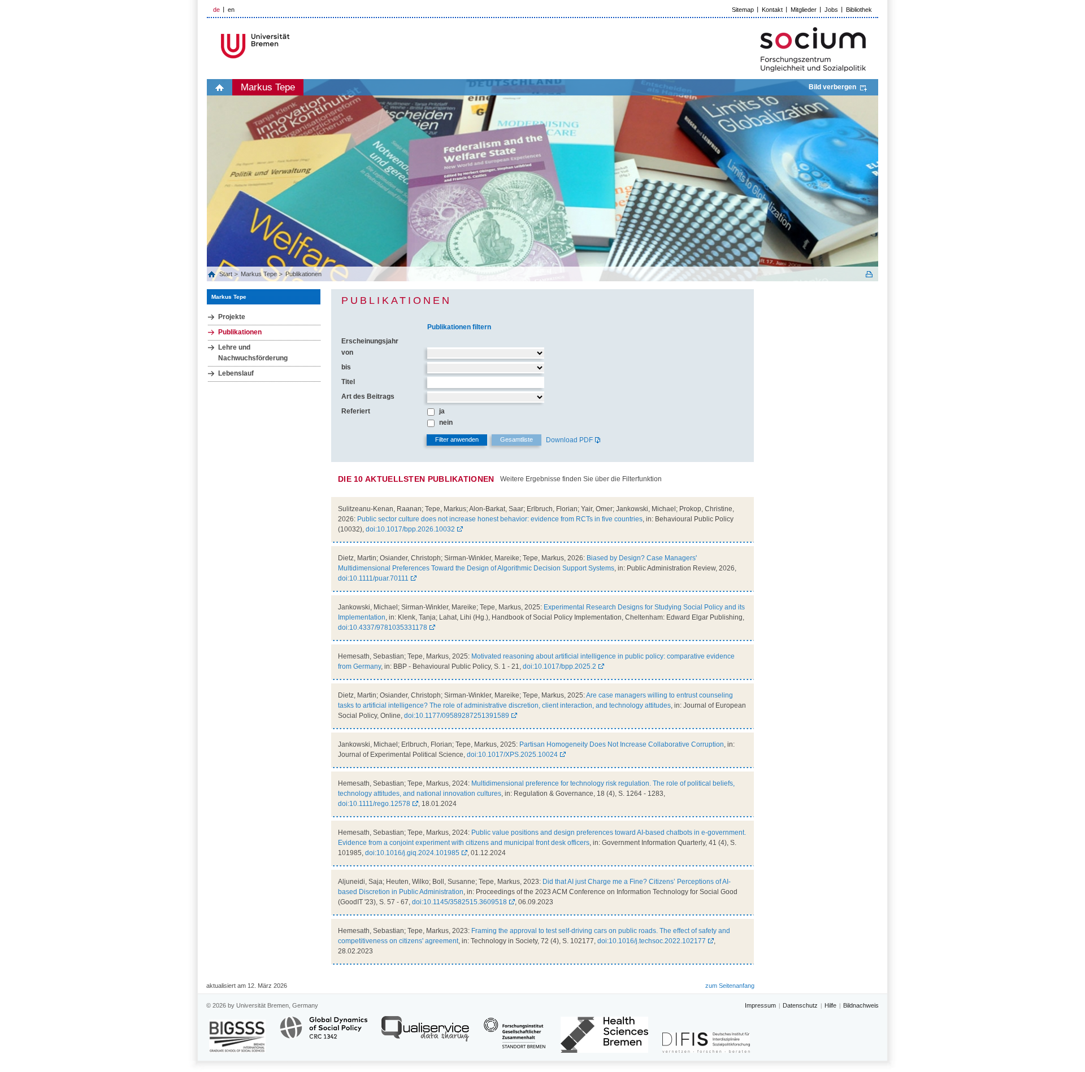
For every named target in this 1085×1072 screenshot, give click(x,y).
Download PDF (569, 440)
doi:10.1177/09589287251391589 (456, 716)
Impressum (760, 1005)
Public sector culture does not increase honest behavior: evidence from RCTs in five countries (500, 519)
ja (442, 411)
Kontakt (772, 9)
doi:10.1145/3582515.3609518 (459, 902)
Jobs (831, 9)
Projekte (231, 317)
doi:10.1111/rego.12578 (374, 804)
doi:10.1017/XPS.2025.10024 (512, 755)
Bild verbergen (832, 87)
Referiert (355, 411)
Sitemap (743, 9)
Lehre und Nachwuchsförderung (253, 352)
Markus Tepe (268, 87)
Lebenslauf (236, 373)
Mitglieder (804, 9)
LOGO (293, 46)
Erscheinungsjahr (369, 341)
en (231, 9)
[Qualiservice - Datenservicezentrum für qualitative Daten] (425, 1034)
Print (869, 274)
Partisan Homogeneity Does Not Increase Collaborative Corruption (621, 744)
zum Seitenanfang (729, 985)
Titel (348, 382)
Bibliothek (859, 9)
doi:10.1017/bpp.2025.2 (559, 666)
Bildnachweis (861, 1005)
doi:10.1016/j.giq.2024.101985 (412, 853)
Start (226, 274)
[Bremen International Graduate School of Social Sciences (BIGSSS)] (237, 1036)
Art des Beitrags (367, 396)
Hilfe (830, 1005)
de (216, 9)
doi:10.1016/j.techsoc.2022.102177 (651, 941)
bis (346, 367)
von (347, 352)
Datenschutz (800, 1005)
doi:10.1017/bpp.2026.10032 (410, 529)
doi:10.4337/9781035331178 (382, 627)
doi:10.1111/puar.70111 (373, 578)
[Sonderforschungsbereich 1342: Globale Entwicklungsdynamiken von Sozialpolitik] (323, 1034)
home (219, 87)
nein (446, 422)
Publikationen (303, 274)
